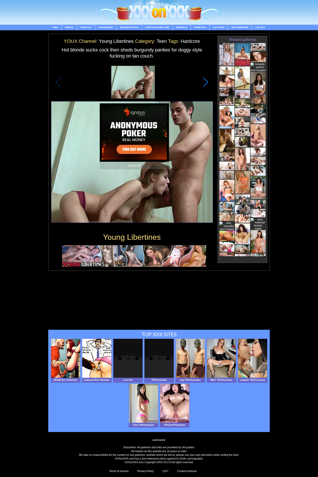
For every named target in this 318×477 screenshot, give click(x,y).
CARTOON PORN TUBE (157, 27)
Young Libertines (116, 41)
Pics (55, 27)
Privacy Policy (145, 471)
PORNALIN (181, 27)
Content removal (187, 471)
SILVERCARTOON (129, 27)
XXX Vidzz (218, 27)
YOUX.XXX (86, 27)
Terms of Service (119, 471)
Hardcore (190, 41)
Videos (69, 27)
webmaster (159, 440)
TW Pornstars (239, 27)
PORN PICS (200, 27)
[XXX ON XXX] (159, 12)
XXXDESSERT (105, 27)
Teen (162, 41)
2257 (165, 471)
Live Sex (260, 27)
